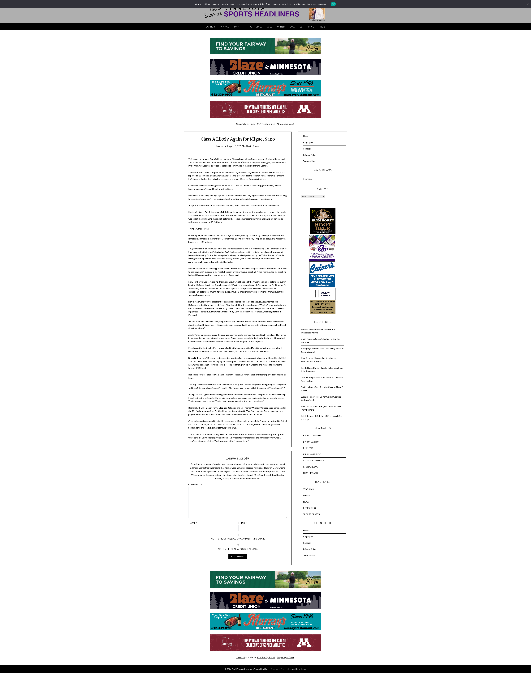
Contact (307, 148)
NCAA (306, 502)
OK (333, 4)
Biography (308, 142)
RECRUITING (309, 508)
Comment (195, 484)
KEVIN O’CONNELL (312, 435)
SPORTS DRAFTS (311, 514)
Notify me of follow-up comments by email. (238, 538)
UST (302, 26)
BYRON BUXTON (311, 442)
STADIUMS (308, 489)
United (281, 26)
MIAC (311, 26)
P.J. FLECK (308, 448)
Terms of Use (309, 161)
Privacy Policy (309, 155)
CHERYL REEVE (310, 467)
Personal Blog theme (297, 669)
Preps (322, 26)
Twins (237, 26)
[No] (527, 4)
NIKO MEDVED (310, 473)
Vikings (224, 26)
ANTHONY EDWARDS (313, 460)
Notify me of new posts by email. (237, 549)
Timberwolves (254, 26)
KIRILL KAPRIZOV (312, 454)
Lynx (292, 26)
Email (242, 523)
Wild (269, 26)
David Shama (253, 146)
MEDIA (306, 495)
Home (306, 136)
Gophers (211, 26)
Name (193, 523)
